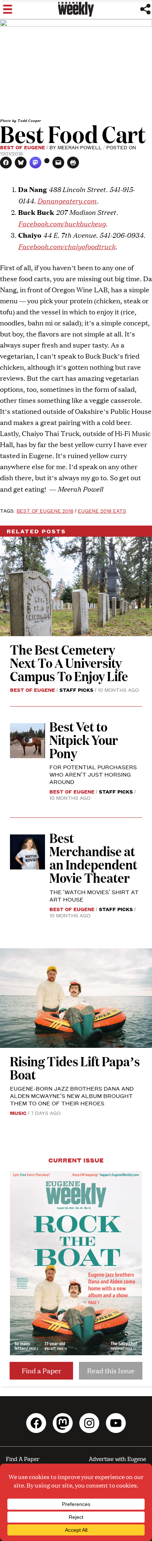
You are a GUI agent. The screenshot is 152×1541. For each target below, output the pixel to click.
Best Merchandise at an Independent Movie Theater (93, 857)
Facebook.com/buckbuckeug (62, 223)
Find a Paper (41, 1370)
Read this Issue (111, 1370)
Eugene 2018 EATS (102, 510)
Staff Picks (76, 689)
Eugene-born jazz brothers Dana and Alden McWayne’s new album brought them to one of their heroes (72, 1095)
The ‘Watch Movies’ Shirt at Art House (94, 895)
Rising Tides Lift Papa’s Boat (75, 1068)
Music (18, 1112)
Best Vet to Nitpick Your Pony (83, 739)
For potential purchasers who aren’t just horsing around (93, 774)
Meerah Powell (80, 147)
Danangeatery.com (67, 200)
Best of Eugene (22, 147)
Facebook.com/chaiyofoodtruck (66, 246)
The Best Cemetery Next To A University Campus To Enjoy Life (69, 662)
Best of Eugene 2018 (45, 510)
